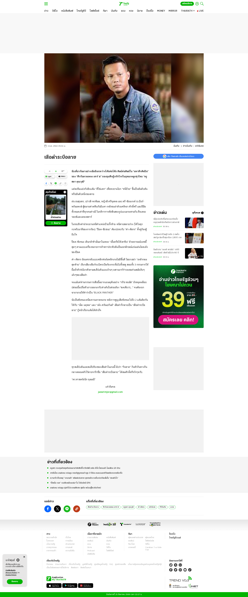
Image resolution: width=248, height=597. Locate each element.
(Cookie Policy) (11, 575)
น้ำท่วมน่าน (56, 217)
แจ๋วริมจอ (152, 507)
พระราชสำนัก (51, 538)
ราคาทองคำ (51, 551)
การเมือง (69, 541)
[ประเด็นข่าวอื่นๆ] (65, 192)
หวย (108, 544)
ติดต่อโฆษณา (86, 568)
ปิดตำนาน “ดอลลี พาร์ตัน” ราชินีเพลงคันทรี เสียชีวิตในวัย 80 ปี (166, 251)
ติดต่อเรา (74, 568)
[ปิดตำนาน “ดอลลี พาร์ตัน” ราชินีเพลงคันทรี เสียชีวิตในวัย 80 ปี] (194, 253)
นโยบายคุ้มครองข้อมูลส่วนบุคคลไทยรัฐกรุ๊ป (145, 564)
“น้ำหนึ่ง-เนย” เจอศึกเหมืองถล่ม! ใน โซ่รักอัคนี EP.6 (70, 483)
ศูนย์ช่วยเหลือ (120, 564)
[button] (46, 183)
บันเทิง (176, 146)
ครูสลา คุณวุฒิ (128, 507)
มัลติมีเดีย (91, 554)
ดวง (89, 544)
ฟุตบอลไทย (149, 538)
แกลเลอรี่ (132, 547)
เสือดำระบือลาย (93, 507)
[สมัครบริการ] (178, 296)
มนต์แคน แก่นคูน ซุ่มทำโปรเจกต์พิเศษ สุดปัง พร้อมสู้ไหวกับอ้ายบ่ (75, 488)
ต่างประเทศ (157, 226)
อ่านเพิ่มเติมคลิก (11, 571)
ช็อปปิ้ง (172, 534)
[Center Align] (24, 557)
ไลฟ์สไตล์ (110, 551)
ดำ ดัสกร (141, 507)
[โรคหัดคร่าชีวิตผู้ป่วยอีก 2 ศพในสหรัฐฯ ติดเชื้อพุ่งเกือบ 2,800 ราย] (194, 238)
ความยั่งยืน (70, 551)
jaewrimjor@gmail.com (110, 392)
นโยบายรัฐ (50, 544)
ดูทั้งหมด (196, 213)
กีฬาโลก (131, 544)
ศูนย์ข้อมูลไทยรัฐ (100, 564)
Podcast (91, 551)
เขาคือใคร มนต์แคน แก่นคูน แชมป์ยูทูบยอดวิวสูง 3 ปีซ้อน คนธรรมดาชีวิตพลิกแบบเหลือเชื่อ (86, 473)
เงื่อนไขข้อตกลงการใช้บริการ (57, 568)
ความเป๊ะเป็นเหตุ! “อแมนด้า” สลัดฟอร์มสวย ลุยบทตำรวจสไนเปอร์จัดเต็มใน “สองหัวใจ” (84, 478)
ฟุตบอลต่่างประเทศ (135, 538)
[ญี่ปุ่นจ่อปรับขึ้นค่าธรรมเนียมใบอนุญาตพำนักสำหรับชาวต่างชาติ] (194, 223)
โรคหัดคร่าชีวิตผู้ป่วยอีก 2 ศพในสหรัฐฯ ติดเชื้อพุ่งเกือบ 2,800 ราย (167, 236)
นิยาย (89, 547)
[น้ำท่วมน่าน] (56, 205)
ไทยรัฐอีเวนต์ (175, 538)
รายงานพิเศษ (92, 538)
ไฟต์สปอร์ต (149, 541)
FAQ (111, 564)
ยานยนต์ (69, 547)
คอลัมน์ (90, 541)
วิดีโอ (108, 547)
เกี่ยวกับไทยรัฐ (74, 564)
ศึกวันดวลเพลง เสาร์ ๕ (111, 507)
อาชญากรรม (51, 547)
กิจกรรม (49, 564)
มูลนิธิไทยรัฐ (87, 564)
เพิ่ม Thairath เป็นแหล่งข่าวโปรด (180, 156)
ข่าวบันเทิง (187, 146)
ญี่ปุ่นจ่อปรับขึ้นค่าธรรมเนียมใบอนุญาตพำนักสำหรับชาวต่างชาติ (166, 220)
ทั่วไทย (68, 538)
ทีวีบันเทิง (163, 507)
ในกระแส (50, 541)
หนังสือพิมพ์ (111, 538)
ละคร (172, 507)
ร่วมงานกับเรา (61, 564)
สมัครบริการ (187, 4)
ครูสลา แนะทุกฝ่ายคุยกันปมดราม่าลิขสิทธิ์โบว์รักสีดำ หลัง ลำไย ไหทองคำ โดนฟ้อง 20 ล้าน (85, 468)
